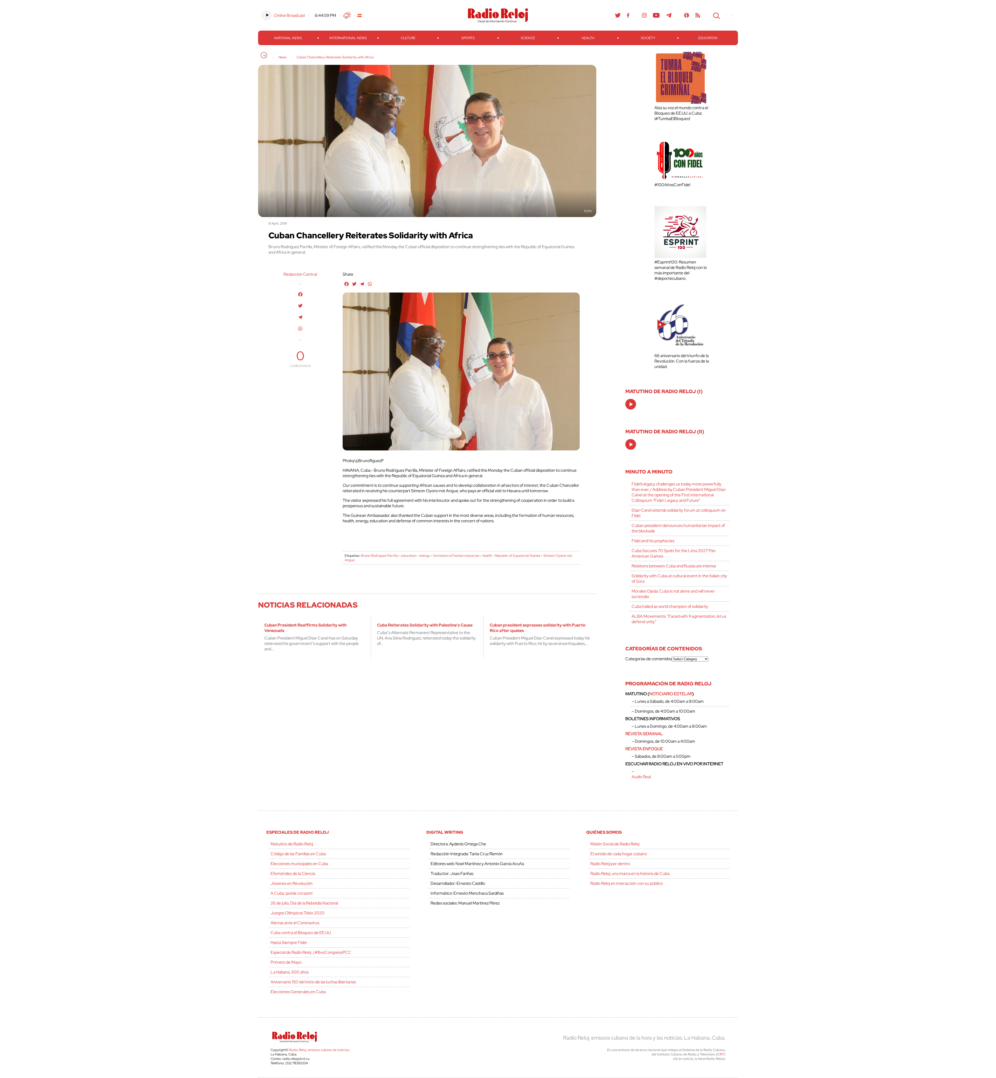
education (408, 555)
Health (588, 38)
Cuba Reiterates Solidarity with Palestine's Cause (425, 625)
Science (528, 38)
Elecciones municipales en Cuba (299, 863)
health (487, 555)
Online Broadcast (289, 15)
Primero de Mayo (286, 962)
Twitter (618, 15)
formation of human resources (456, 555)
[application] (630, 404)
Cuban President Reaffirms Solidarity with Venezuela (305, 627)
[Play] (631, 404)
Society (648, 38)
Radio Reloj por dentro (610, 863)
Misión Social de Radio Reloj (614, 844)
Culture (408, 38)
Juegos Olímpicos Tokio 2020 (297, 913)
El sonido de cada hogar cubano (618, 854)
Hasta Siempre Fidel (289, 942)
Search (715, 15)
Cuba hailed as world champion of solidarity (670, 606)
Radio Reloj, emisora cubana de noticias (319, 1050)
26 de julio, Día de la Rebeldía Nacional (304, 903)
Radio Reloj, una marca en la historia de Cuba (629, 873)
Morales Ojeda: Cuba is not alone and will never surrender (673, 593)
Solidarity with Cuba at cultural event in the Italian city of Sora (679, 578)
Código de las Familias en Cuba (298, 854)
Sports (468, 38)
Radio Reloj (498, 15)
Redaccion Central (300, 274)
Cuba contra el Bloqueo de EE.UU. (301, 932)
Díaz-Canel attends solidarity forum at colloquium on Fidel (679, 512)
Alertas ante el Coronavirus (295, 923)
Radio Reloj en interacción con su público (626, 883)
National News (288, 38)
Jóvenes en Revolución (292, 883)
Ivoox (686, 15)
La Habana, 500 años (290, 972)
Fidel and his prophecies (653, 541)
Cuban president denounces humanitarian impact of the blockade (678, 528)
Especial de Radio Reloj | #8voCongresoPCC (311, 952)
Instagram (644, 15)
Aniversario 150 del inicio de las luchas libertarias (313, 982)
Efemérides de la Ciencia (293, 873)
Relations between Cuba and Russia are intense (674, 566)
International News (348, 38)
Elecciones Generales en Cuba (298, 991)
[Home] (263, 55)
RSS (697, 15)
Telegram (669, 15)
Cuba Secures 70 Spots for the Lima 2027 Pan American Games (674, 553)
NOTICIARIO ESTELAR (670, 694)
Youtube (656, 15)
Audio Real (641, 777)
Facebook (628, 15)
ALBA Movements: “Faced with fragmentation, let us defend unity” (679, 619)
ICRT (720, 1054)
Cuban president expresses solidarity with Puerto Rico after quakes (537, 627)
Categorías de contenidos (648, 659)
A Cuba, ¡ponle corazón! (292, 893)
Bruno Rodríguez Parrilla (379, 555)
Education (707, 38)
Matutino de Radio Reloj (292, 844)
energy (424, 555)
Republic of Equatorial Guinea (517, 555)
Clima (347, 15)
